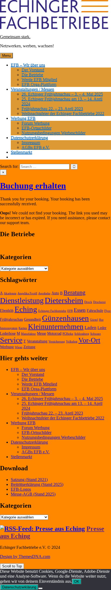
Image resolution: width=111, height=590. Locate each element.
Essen (80, 310)
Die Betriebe (32, 74)
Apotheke (44, 293)
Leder (102, 328)
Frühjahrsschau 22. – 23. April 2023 (52, 108)
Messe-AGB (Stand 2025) (33, 494)
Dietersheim (64, 300)
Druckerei (99, 302)
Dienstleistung (22, 300)
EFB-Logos (21, 489)
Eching (26, 309)
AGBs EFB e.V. (36, 147)
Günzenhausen (65, 318)
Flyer (107, 310)
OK (76, 582)
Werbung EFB (23, 118)
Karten (23, 328)
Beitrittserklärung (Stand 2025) (37, 484)
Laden (90, 327)
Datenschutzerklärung (29, 137)
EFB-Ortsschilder (36, 128)
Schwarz (95, 333)
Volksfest (71, 341)
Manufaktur (28, 333)
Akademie (10, 293)
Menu (6, 56)
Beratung (74, 292)
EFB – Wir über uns (28, 65)
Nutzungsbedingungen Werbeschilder (53, 132)
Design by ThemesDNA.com (25, 556)
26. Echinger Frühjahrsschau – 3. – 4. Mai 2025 (62, 94)
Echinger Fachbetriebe (52, 310)
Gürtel (94, 319)
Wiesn (18, 347)
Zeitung (29, 347)
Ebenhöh (6, 311)
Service (11, 340)
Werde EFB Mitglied (39, 79)
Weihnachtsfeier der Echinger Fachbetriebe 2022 (63, 113)
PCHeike (68, 333)
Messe (41, 333)
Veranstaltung (37, 341)
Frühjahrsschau (11, 319)
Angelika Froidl (27, 293)
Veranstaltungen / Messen (32, 89)
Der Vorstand (33, 70)
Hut (101, 319)
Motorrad (54, 333)
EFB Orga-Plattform (39, 84)
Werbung (7, 347)
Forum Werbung (36, 123)
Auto (55, 293)
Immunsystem (9, 328)
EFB (70, 310)
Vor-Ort (89, 340)
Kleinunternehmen (56, 327)
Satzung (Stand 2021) (29, 479)
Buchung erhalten (33, 185)
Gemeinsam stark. (15, 36)
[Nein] (40, 588)
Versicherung (56, 341)
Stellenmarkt (21, 152)
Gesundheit (32, 319)
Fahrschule (95, 311)
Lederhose (8, 333)
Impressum (31, 142)
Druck (88, 302)
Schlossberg (81, 333)
